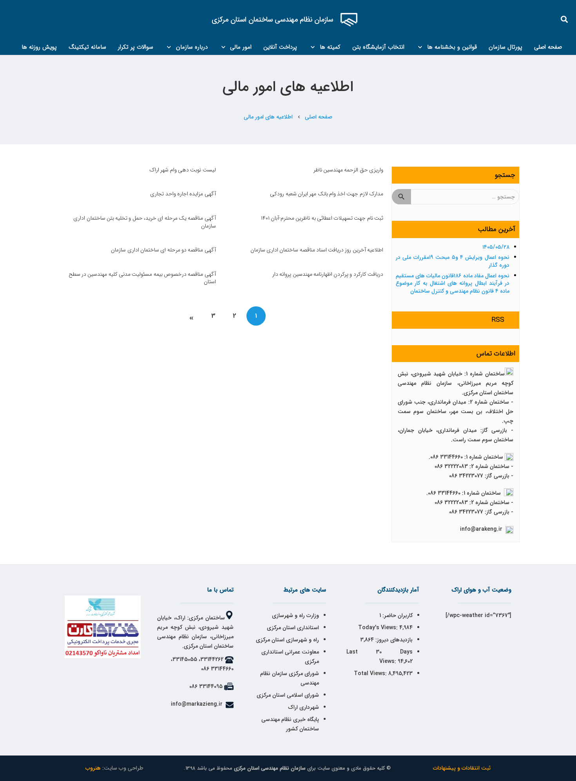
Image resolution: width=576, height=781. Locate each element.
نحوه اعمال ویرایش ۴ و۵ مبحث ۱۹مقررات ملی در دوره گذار (452, 261)
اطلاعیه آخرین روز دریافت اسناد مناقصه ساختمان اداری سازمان (316, 250)
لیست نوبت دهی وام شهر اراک (182, 170)
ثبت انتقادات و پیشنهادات (462, 768)
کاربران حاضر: (397, 615)
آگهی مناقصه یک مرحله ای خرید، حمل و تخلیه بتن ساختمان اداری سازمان (144, 222)
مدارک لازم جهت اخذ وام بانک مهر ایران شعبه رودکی (326, 193)
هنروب (93, 768)
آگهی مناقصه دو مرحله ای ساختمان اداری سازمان (163, 250)
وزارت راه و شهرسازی (294, 615)
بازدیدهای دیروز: (393, 639)
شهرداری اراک (303, 707)
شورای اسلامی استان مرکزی (288, 695)
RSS (498, 320)
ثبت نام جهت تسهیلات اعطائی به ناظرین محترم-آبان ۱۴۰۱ (322, 218)
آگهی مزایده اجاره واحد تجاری (183, 193)
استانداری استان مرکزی (293, 627)
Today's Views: (378, 627)
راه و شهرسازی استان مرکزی (287, 639)
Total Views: (371, 673)
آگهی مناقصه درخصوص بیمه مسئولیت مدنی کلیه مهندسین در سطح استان (142, 278)
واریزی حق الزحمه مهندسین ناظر (348, 170)
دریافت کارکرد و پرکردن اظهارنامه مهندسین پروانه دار (327, 274)
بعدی (191, 316)
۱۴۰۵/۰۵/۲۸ (495, 247)
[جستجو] (564, 19)
